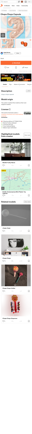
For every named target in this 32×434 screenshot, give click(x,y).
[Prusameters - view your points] (22, 2)
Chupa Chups (6, 258)
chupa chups (6, 228)
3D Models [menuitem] (7, 5)
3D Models (4, 10)
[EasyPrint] (19, 1)
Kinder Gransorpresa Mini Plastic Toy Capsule (14, 192)
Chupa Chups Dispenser (9, 318)
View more (27, 135)
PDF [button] (29, 91)
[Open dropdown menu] (29, 14)
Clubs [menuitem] (18, 5)
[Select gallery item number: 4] (17, 315)
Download (17, 63)
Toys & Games (13, 10)
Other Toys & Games (23, 10)
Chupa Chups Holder (8, 288)
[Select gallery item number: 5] (18, 315)
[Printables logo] (1, 5)
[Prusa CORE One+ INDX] (16, 77)
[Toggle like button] (3, 165)
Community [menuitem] (24, 5)
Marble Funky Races (8, 162)
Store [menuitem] (13, 5)
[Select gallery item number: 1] (13, 315)
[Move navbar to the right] (30, 5)
